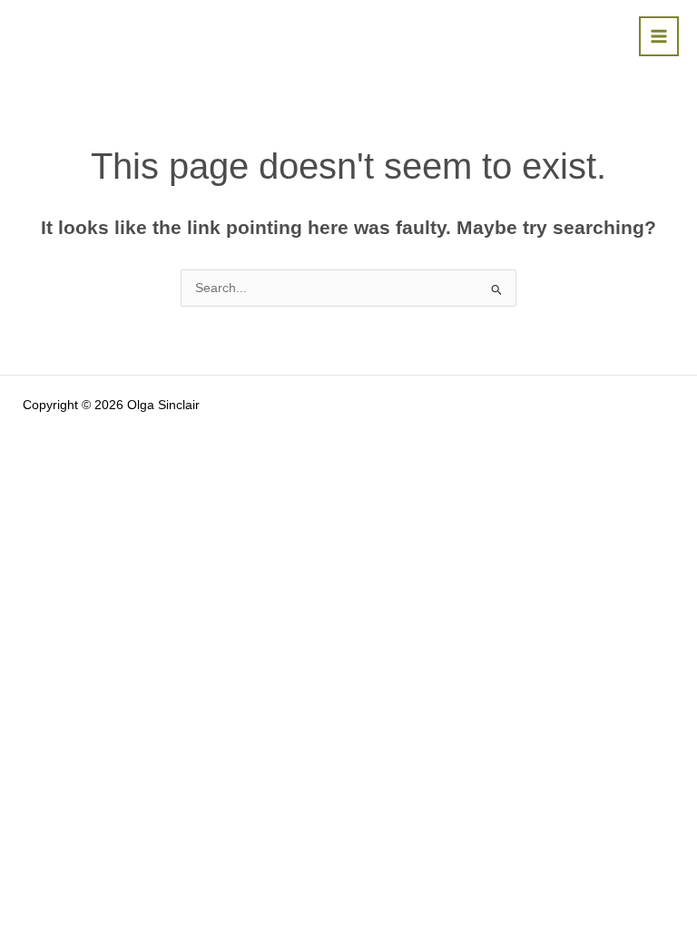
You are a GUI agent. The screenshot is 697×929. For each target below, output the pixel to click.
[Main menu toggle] (659, 36)
